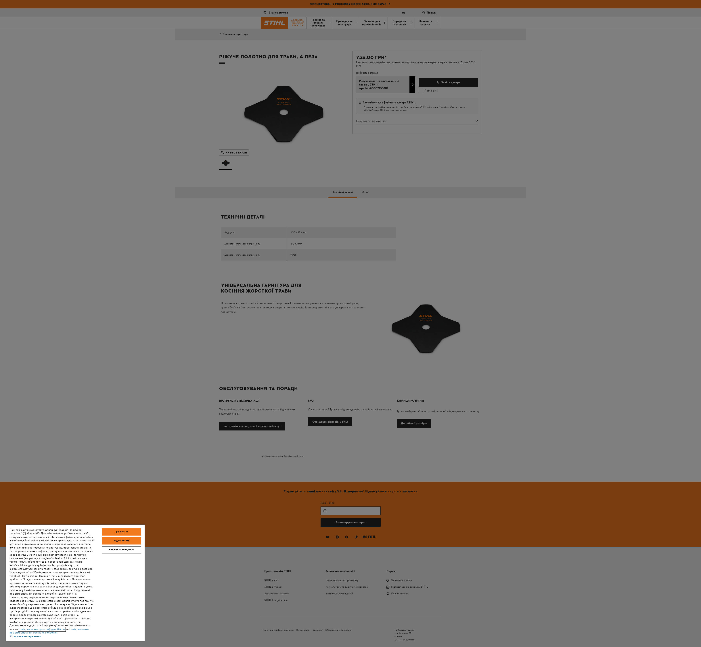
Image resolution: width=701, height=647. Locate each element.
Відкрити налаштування (121, 549)
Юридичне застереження (25, 636)
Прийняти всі (122, 532)
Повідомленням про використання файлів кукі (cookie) (49, 631)
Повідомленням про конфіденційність (41, 629)
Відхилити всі (121, 540)
